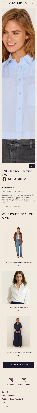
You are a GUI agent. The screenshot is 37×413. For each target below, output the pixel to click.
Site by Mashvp (5, 406)
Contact (5, 392)
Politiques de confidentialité (12, 399)
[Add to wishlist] (32, 166)
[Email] (19, 179)
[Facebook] (4, 179)
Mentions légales (8, 396)
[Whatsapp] (14, 179)
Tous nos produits (18, 364)
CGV (3, 403)
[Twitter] (9, 179)
